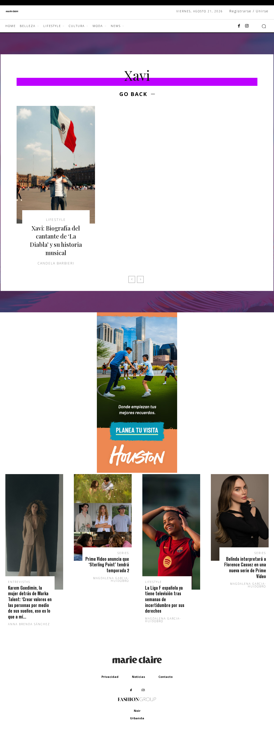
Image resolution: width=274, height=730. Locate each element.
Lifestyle (56, 219)
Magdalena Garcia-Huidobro (111, 579)
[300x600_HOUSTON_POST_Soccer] (137, 471)
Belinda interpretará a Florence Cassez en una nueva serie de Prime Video (245, 567)
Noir (137, 711)
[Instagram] (247, 26)
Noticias (138, 677)
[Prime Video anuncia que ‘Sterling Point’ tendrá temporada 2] (103, 517)
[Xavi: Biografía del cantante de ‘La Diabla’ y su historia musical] (56, 165)
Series (123, 553)
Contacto (165, 677)
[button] (264, 26)
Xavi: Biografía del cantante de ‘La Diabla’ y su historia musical (56, 240)
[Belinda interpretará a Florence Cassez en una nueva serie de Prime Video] (240, 517)
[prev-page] (131, 279)
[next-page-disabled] (140, 279)
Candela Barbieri (55, 263)
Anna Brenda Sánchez (29, 624)
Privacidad (110, 677)
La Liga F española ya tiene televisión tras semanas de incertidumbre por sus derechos (164, 599)
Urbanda (137, 718)
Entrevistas (19, 582)
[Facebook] (239, 26)
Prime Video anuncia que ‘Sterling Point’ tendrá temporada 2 (107, 565)
